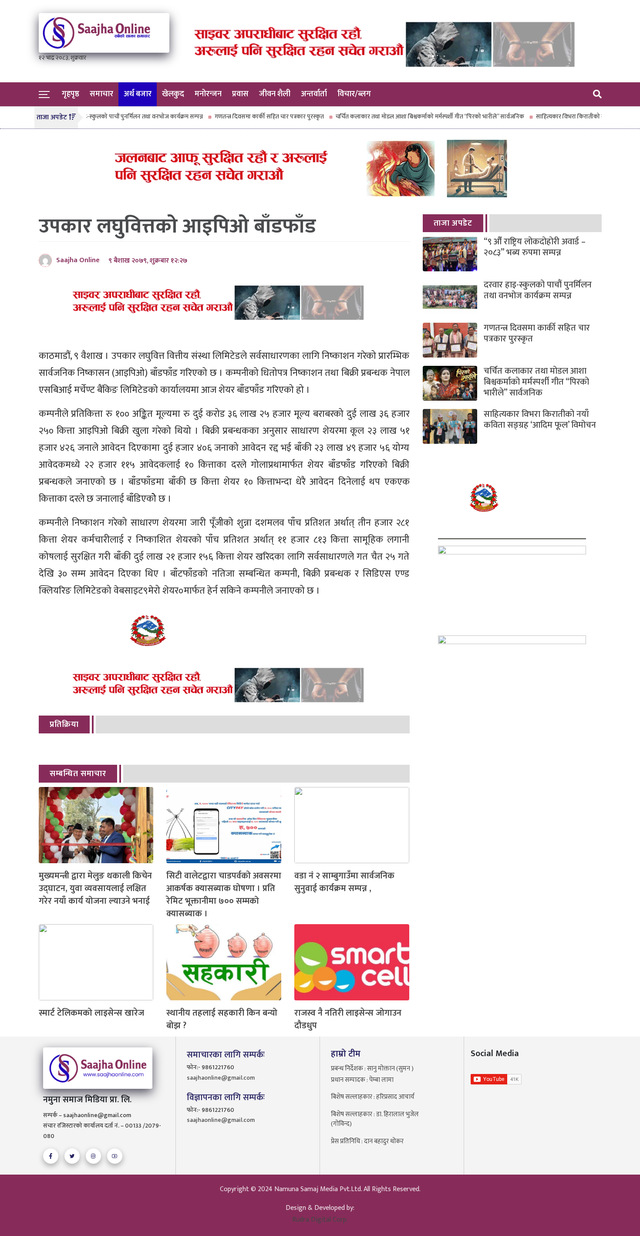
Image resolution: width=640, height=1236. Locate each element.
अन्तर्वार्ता (314, 94)
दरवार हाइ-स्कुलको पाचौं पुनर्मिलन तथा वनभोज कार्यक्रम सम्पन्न (108, 116)
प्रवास (240, 94)
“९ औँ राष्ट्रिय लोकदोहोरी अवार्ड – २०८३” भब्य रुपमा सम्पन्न (535, 247)
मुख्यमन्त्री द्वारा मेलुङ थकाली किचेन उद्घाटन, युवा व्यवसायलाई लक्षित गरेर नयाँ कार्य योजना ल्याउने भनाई (95, 888)
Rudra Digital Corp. (320, 1220)
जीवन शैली (274, 94)
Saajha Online (78, 260)
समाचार (101, 94)
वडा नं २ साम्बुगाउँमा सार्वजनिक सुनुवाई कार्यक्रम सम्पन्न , (344, 882)
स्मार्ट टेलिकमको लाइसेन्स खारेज (91, 1013)
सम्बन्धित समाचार (78, 773)
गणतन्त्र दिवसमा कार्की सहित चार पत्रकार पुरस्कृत (244, 116)
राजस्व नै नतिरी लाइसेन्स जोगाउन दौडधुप (347, 1019)
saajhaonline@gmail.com (221, 1078)
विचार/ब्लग (354, 94)
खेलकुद (173, 94)
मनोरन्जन (208, 94)
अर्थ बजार (138, 94)
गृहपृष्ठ (70, 94)
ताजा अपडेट (453, 223)
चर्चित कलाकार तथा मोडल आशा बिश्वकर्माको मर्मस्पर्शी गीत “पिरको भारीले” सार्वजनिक (404, 116)
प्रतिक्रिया (64, 724)
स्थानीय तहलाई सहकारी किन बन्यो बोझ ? (221, 1019)
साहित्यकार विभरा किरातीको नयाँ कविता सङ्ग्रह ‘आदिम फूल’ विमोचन (540, 420)
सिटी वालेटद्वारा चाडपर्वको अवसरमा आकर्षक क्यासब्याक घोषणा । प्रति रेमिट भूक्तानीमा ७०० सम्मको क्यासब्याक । (223, 895)
